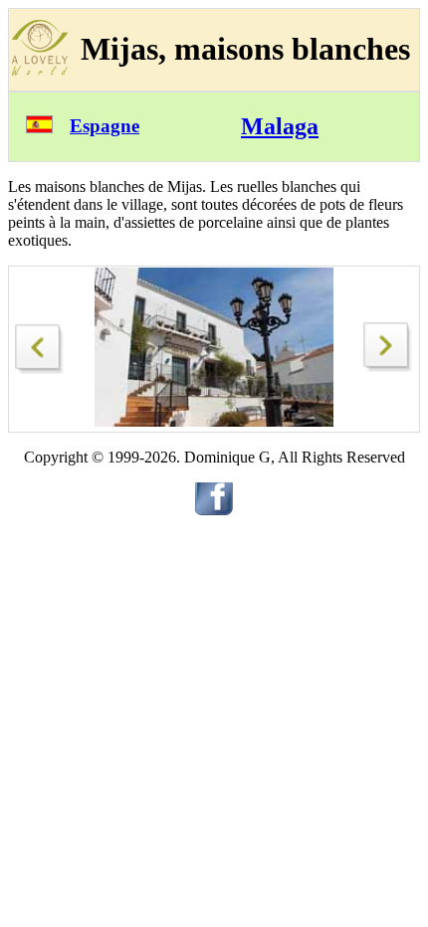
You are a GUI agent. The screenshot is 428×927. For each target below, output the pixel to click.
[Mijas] (40, 343)
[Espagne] (39, 127)
